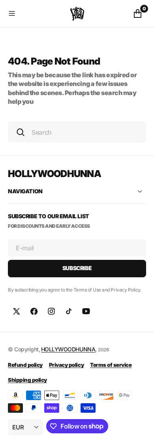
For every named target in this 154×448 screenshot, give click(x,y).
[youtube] (86, 311)
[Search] (20, 132)
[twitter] (16, 311)
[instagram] (51, 311)
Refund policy (25, 365)
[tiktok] (68, 311)
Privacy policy (66, 365)
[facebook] (34, 311)
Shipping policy (27, 380)
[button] (37, 13)
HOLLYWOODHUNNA (68, 349)
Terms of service (110, 365)
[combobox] (77, 132)
